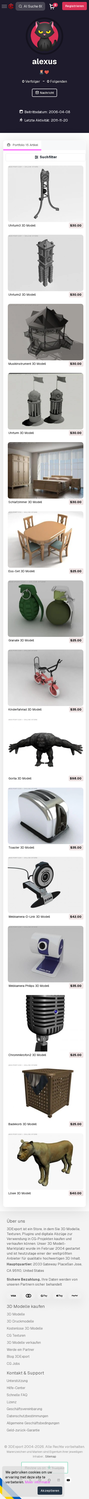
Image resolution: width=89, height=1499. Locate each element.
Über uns (16, 1221)
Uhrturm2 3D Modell (22, 295)
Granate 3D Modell (21, 640)
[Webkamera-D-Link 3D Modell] (46, 885)
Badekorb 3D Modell (22, 1124)
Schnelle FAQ (17, 1395)
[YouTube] (68, 1480)
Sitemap (50, 1456)
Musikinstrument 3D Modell (27, 364)
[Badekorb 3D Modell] (46, 1092)
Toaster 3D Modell (21, 847)
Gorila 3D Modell (19, 778)
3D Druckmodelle (20, 1321)
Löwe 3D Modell (19, 1193)
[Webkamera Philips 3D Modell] (46, 954)
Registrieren (74, 6)
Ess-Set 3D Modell (21, 571)
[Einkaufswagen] (68, 216)
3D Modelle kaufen (26, 1306)
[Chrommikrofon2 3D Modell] (46, 1023)
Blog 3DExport (18, 1356)
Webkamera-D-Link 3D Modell (29, 917)
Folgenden (57, 81)
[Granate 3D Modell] (46, 608)
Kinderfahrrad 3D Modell (24, 709)
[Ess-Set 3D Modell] (46, 539)
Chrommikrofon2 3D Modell (27, 1055)
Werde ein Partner (20, 1349)
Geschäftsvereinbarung (24, 1409)
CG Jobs (13, 1363)
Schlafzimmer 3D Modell (25, 502)
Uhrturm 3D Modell (21, 433)
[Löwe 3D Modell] (46, 1161)
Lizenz (11, 1402)
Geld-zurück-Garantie (23, 1430)
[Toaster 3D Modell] (46, 816)
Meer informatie (37, 1482)
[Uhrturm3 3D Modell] (46, 194)
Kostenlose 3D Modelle (25, 1328)
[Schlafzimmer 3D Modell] (46, 470)
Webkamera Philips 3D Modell (28, 986)
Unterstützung (17, 1381)
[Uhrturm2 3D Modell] (46, 263)
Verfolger (31, 81)
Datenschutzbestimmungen (27, 1416)
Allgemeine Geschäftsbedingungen (33, 1423)
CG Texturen (16, 1335)
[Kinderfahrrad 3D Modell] (46, 678)
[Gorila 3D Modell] (46, 747)
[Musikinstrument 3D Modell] (46, 332)
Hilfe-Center (16, 1388)
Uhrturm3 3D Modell (21, 225)
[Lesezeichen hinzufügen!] (77, 216)
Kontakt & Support (25, 1373)
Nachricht (46, 93)
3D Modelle (16, 1314)
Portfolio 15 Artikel (25, 145)
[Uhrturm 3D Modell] (46, 401)
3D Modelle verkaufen (24, 1342)
